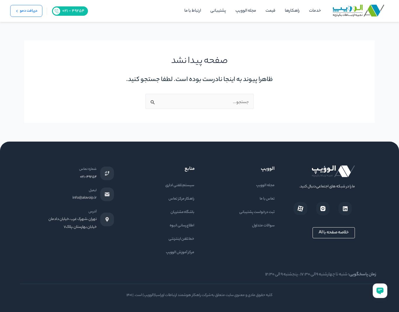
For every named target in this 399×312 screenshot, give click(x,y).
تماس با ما (267, 199)
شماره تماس (88, 169)
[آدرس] (107, 219)
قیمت (270, 11)
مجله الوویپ (245, 11)
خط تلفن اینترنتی (182, 239)
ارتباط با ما (192, 11)
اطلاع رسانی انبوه (182, 226)
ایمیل (93, 190)
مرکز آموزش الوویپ (180, 252)
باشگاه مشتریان (183, 212)
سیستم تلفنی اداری (180, 185)
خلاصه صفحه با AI (334, 232)
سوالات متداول (263, 226)
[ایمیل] (107, 194)
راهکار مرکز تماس (182, 199)
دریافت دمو (28, 11)
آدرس (93, 212)
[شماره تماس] (107, 173)
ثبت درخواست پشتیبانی (257, 212)
